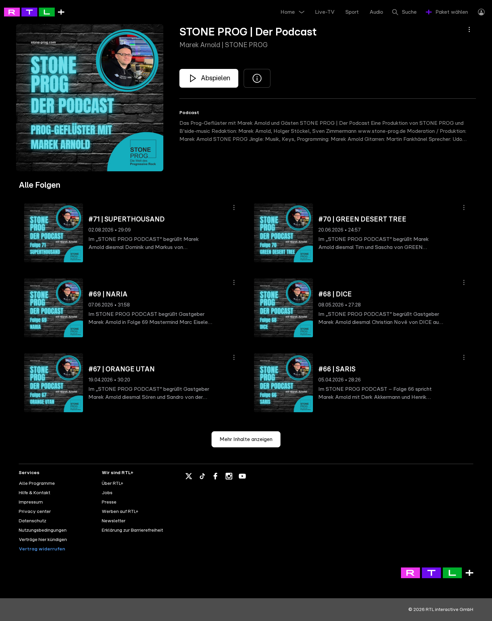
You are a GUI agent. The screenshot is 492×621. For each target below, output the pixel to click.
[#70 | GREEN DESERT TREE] (283, 233)
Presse (109, 502)
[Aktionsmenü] (469, 29)
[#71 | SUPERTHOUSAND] (53, 233)
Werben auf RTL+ (120, 511)
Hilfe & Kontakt (34, 493)
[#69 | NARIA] (53, 307)
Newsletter (114, 521)
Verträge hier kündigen (43, 539)
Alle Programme (37, 483)
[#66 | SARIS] (283, 382)
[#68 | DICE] (283, 307)
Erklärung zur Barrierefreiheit (132, 530)
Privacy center (35, 511)
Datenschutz (32, 521)
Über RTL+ (112, 483)
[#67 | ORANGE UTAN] (53, 382)
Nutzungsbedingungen (43, 530)
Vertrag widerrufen (42, 549)
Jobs (107, 493)
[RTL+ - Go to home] (34, 11)
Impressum (31, 502)
